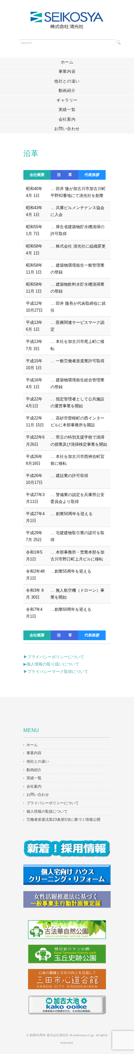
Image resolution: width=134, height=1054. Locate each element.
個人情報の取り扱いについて (52, 664)
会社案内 (67, 119)
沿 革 (64, 175)
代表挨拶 (91, 175)
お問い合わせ (67, 128)
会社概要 (37, 175)
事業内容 (67, 71)
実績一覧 (67, 109)
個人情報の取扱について (47, 811)
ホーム (67, 62)
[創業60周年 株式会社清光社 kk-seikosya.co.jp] (67, 14)
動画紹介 (67, 90)
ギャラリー (67, 100)
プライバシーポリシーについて (55, 657)
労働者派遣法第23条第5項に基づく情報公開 (63, 819)
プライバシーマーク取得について (57, 671)
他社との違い (67, 81)
